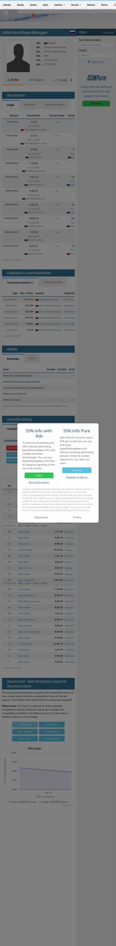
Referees (91, 5)
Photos (104, 5)
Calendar (7, 5)
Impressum (41, 517)
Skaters (33, 5)
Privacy (77, 517)
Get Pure (77, 470)
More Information (39, 482)
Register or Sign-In (76, 477)
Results (20, 5)
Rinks (45, 5)
